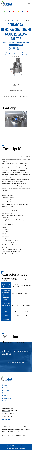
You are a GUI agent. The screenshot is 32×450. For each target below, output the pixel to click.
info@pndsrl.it (7, 416)
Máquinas (6, 390)
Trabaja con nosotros (9, 401)
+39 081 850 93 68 (8, 413)
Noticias (6, 395)
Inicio (5, 385)
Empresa (6, 387)
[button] (7, 20)
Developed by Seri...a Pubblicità (16, 448)
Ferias (5, 393)
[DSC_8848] (16, 126)
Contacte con (7, 398)
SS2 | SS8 (18, 45)
